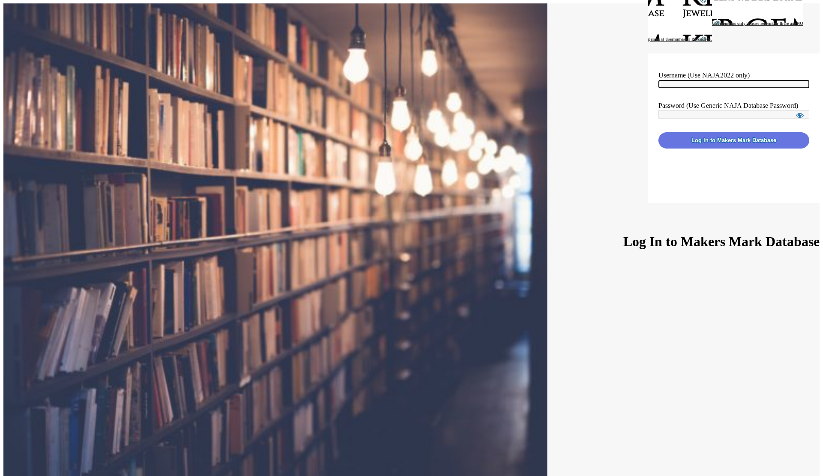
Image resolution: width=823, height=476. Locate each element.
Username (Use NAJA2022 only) (704, 75)
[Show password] (799, 115)
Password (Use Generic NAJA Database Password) (728, 105)
